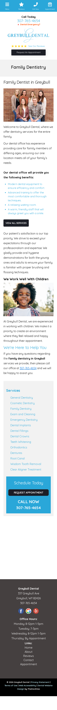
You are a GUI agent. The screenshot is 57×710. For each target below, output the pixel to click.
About (28, 651)
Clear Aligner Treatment (25, 469)
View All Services (16, 223)
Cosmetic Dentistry (22, 403)
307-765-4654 (28, 20)
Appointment (28, 664)
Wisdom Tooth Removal (25, 464)
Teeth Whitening (20, 442)
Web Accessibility (27, 685)
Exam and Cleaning (22, 414)
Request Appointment (28, 492)
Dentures (16, 453)
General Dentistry (21, 397)
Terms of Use (11, 685)
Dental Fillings (19, 430)
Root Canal (17, 458)
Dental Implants (20, 425)
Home (28, 647)
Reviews (28, 656)
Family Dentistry (21, 408)
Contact (29, 660)
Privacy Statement (40, 682)
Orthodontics (18, 447)
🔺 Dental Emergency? (28, 24)
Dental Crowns (19, 436)
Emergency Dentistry (24, 419)
